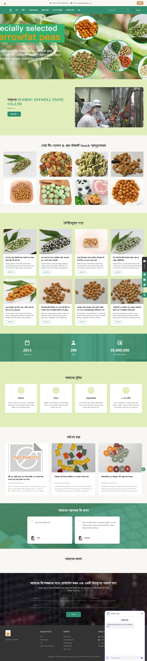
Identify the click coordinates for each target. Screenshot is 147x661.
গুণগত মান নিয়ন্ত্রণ (57, 10)
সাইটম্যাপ (97, 656)
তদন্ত (140, 3)
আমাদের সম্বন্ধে (33, 10)
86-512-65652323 (62, 3)
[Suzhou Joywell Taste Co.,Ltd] (5, 3)
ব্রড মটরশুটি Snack (68, 640)
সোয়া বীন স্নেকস (67, 637)
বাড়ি (11, 10)
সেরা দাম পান (10, 272)
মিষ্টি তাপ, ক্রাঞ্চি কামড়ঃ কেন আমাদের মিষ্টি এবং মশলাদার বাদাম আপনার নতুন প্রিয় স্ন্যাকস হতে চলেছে (25, 478)
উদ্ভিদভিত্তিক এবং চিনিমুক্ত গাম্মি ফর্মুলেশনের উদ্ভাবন (117, 477)
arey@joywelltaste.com (84, 3)
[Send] (142, 658)
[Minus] (142, 613)
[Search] (128, 10)
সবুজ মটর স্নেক (67, 649)
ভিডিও (23, 10)
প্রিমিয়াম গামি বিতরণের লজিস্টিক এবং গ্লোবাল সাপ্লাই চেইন (72, 477)
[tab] (71, 76)
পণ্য (17, 10)
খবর (79, 10)
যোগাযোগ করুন (70, 10)
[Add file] (107, 658)
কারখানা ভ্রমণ (45, 10)
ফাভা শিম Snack (67, 643)
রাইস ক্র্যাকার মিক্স (67, 646)
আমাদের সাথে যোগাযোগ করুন (47, 646)
